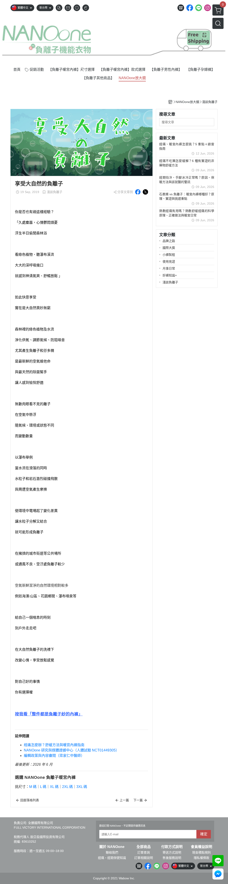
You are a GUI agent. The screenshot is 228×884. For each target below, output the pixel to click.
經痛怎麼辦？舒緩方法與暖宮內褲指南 (54, 745)
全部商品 (143, 847)
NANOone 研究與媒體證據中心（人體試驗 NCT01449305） (71, 750)
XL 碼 (54, 787)
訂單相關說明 (143, 857)
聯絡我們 (112, 852)
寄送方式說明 (172, 852)
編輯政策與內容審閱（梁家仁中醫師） (54, 755)
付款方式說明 (172, 847)
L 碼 (43, 787)
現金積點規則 (201, 852)
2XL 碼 (67, 787)
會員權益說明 (201, 847)
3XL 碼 (81, 787)
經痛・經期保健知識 (112, 857)
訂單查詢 (143, 852)
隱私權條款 (201, 857)
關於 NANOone (111, 847)
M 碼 (33, 787)
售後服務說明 (172, 857)
